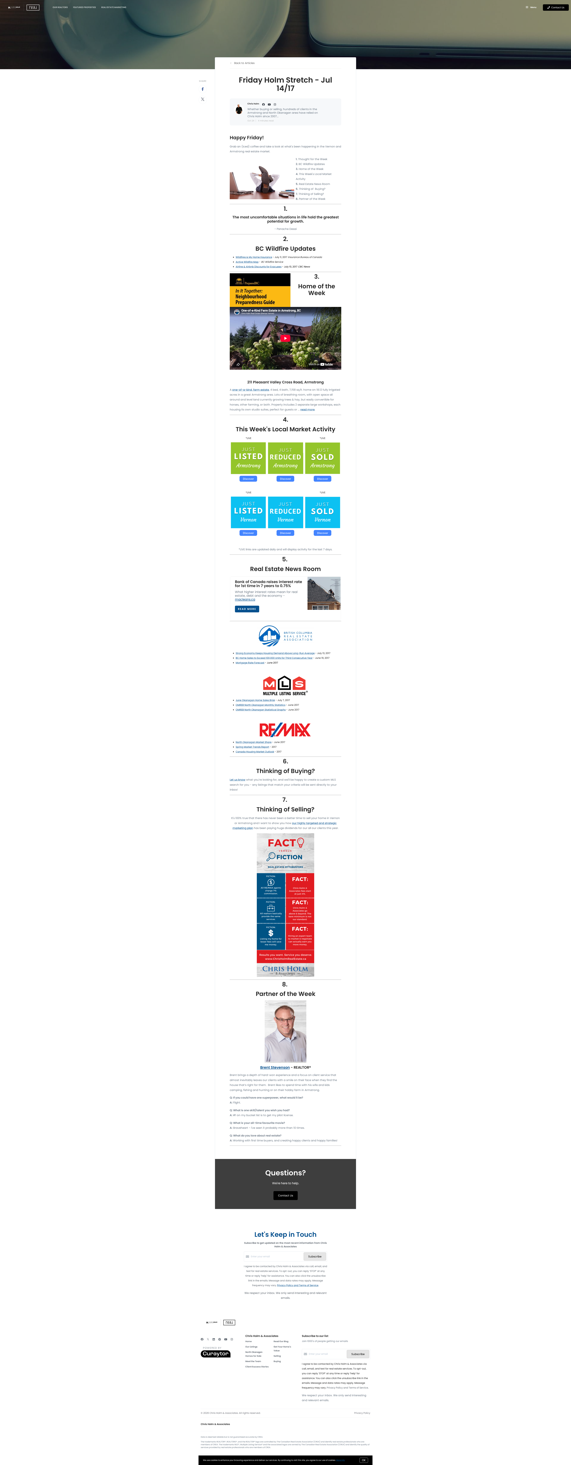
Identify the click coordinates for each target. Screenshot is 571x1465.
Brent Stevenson (275, 1067)
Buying (277, 1361)
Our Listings (251, 1346)
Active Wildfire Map (247, 262)
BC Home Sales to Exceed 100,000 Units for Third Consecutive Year (274, 658)
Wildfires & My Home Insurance (254, 257)
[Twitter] (208, 1339)
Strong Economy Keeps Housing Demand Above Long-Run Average (275, 653)
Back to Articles (244, 63)
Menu (533, 7)
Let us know (237, 780)
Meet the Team (253, 1361)
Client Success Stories (257, 1366)
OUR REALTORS (60, 7)
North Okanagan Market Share (254, 742)
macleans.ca (245, 599)
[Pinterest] (219, 1339)
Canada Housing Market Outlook (255, 751)
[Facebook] (202, 1339)
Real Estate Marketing (113, 7)
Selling (277, 1355)
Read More (247, 609)
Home (248, 1341)
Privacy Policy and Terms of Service (297, 1285)
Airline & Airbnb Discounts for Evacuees (258, 266)
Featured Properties (84, 7)
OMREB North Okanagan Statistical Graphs (261, 709)
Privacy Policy (362, 1413)
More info (340, 1460)
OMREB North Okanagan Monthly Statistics (260, 705)
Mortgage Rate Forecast (250, 662)
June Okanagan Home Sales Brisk (255, 700)
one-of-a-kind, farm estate (250, 390)
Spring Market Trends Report (252, 747)
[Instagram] (232, 1339)
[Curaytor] (215, 1356)
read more (307, 409)
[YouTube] (225, 1339)
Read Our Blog (281, 1341)
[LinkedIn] (213, 1339)
